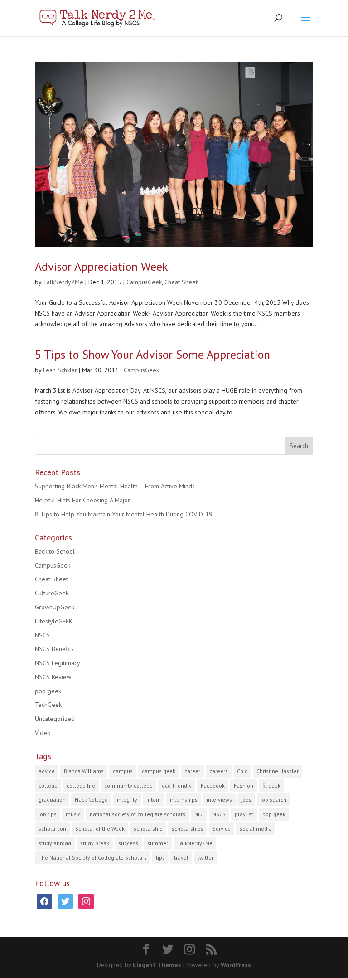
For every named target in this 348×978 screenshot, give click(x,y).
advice (47, 771)
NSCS (42, 635)
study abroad (55, 843)
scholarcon (52, 828)
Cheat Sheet (181, 282)
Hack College (91, 799)
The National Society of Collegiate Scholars (93, 857)
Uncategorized (55, 719)
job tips (48, 814)
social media (256, 828)
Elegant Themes (157, 965)
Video (43, 733)
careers (218, 771)
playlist (244, 814)
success (128, 843)
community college (128, 785)
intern (153, 799)
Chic (242, 771)
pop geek (48, 691)
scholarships (187, 828)
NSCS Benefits (54, 649)
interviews (219, 799)
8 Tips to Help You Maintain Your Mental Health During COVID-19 (124, 514)
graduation (52, 799)
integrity (127, 799)
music (73, 814)
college (48, 785)
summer (157, 843)
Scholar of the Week (100, 828)
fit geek (271, 785)
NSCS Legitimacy (57, 663)
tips (160, 857)
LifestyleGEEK (53, 621)
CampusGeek (144, 282)
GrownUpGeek (54, 607)
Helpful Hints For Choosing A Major (82, 500)
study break (94, 843)
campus (123, 771)
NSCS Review (53, 677)
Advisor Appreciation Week (101, 266)
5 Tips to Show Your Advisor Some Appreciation (152, 354)
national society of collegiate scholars (137, 814)
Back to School (55, 551)
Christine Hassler (277, 771)
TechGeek (48, 705)
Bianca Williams (84, 771)
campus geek (158, 771)
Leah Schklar (60, 370)
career (192, 771)
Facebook (213, 785)
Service (222, 828)
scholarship (148, 828)
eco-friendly (177, 785)
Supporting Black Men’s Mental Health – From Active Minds (115, 486)
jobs (246, 799)
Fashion (243, 785)
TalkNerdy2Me (63, 282)
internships (184, 799)
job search (273, 799)
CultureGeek (51, 593)
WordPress (236, 965)
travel (181, 857)
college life (81, 785)
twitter (205, 857)
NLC (198, 814)
